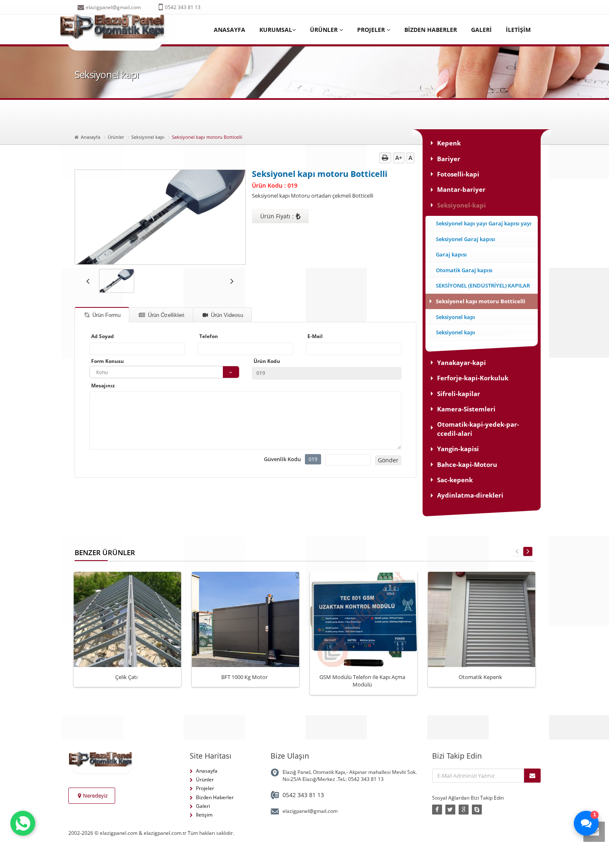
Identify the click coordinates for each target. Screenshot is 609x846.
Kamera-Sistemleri (466, 409)
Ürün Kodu (267, 361)
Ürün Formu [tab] (106, 315)
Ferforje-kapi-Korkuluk (472, 378)
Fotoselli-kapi (458, 174)
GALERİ (481, 30)
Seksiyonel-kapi (461, 205)
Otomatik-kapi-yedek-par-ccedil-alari (478, 428)
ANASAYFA (229, 30)
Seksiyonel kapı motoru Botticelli (480, 301)
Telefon (208, 336)
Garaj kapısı (451, 254)
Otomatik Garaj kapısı (464, 270)
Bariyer (448, 159)
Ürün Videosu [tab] (226, 315)
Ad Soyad (102, 336)
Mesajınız (103, 385)
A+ (398, 158)
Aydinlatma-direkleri (470, 495)
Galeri (203, 806)
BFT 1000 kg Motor (244, 677)
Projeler (205, 788)
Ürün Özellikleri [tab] (165, 315)
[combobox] (164, 372)
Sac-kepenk (455, 480)
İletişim (204, 814)
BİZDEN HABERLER (430, 30)
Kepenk (449, 143)
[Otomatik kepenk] (492, 617)
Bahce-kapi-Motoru (467, 464)
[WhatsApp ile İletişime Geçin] (22, 823)
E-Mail (315, 336)
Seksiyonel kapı (147, 137)
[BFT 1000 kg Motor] (255, 617)
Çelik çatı (126, 677)
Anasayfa (90, 137)
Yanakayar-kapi (461, 362)
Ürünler (116, 137)
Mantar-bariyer (461, 189)
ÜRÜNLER (324, 30)
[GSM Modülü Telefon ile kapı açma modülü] (374, 617)
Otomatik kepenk (480, 677)
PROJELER (372, 30)
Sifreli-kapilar (458, 393)
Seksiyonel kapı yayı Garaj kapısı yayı (484, 223)
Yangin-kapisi (458, 449)
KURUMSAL (275, 30)
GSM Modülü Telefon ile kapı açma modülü (362, 681)
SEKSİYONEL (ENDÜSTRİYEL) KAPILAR (483, 285)
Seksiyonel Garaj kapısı (465, 239)
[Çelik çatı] (137, 617)
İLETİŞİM (518, 30)
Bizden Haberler (215, 797)
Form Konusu (107, 361)
